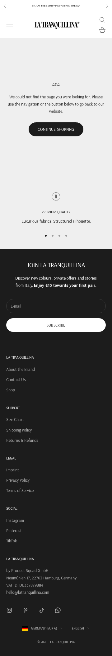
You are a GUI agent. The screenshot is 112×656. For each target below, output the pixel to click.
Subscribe (56, 325)
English (78, 628)
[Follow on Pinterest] (25, 610)
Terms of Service (20, 490)
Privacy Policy (18, 480)
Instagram (15, 520)
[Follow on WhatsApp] (58, 610)
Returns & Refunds (22, 440)
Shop (10, 390)
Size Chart (15, 419)
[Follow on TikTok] (42, 610)
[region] (56, 208)
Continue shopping (56, 129)
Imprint (12, 470)
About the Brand (20, 369)
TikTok (11, 541)
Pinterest (14, 530)
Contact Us (16, 379)
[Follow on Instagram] (9, 610)
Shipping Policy (19, 430)
